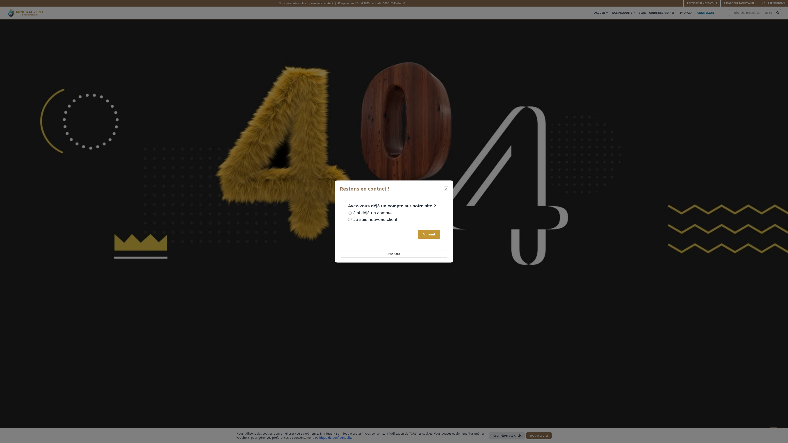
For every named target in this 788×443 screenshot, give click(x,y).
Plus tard (394, 254)
